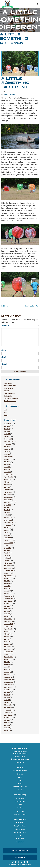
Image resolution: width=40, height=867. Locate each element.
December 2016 (8, 649)
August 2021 (7, 525)
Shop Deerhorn (20, 850)
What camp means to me (11, 398)
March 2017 (7, 644)
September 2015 (8, 687)
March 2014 (7, 730)
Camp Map (20, 811)
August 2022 (7, 505)
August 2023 (7, 479)
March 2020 (7, 560)
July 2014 (7, 720)
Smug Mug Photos (20, 826)
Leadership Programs (20, 814)
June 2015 (7, 695)
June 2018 (7, 608)
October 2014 (8, 712)
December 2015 (8, 679)
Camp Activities (20, 798)
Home (5, 410)
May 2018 (7, 611)
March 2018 (7, 616)
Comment (20, 326)
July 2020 (7, 550)
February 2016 (8, 674)
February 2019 (8, 593)
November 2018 (8, 598)
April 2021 (7, 535)
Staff (20, 777)
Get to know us (8, 388)
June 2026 (7, 429)
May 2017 (7, 639)
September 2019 (8, 576)
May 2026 (7, 431)
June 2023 (7, 484)
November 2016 (8, 652)
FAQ (20, 835)
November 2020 (8, 543)
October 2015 (8, 684)
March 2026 (7, 436)
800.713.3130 (20, 757)
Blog (5, 412)
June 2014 (7, 722)
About (5, 415)
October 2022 (8, 500)
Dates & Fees (20, 823)
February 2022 (8, 517)
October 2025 (8, 439)
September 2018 (8, 601)
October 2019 (8, 573)
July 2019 (7, 581)
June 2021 (7, 530)
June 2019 (7, 583)
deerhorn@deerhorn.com (21, 759)
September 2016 (8, 657)
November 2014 (8, 710)
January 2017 (8, 646)
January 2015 (8, 707)
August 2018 (7, 603)
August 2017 (7, 631)
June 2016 (7, 664)
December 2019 (8, 568)
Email (20, 357)
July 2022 (7, 507)
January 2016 (8, 677)
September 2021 (8, 522)
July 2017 (7, 634)
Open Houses (20, 839)
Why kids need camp (10, 401)
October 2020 (8, 545)
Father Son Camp (20, 832)
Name (20, 350)
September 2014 (8, 715)
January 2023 (8, 494)
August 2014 (7, 717)
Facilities (20, 808)
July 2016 (7, 662)
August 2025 (7, 444)
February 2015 (8, 705)
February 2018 (8, 619)
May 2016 (7, 667)
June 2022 (7, 510)
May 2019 (7, 586)
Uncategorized (8, 396)
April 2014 (7, 728)
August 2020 (7, 548)
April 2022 (7, 515)
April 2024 (7, 469)
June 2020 (7, 553)
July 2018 (7, 606)
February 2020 (8, 563)
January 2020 (8, 565)
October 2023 (8, 474)
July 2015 (7, 692)
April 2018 (7, 614)
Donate (20, 790)
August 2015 (7, 690)
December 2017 (8, 621)
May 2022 (7, 512)
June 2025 (7, 449)
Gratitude (6, 391)
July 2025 (7, 446)
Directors (20, 774)
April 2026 (7, 434)
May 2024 (7, 467)
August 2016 (7, 659)
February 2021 (8, 540)
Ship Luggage (20, 829)
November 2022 (8, 497)
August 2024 (7, 459)
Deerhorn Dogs (20, 801)
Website (4, 364)
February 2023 (8, 492)
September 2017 (8, 629)
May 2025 (7, 451)
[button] (37, 4)
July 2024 (7, 462)
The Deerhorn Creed (9, 393)
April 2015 (7, 700)
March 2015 (7, 702)
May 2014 (7, 725)
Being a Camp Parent (10, 385)
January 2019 (8, 596)
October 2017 (8, 626)
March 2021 (7, 538)
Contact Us (20, 762)
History (20, 783)
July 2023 (7, 482)
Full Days (4, 306)
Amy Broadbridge (10, 94)
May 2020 (7, 555)
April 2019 (7, 588)
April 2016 (7, 669)
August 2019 (7, 578)
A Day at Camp (8, 383)
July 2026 (7, 426)
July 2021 (7, 527)
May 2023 (7, 487)
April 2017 (7, 641)
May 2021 (7, 532)
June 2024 (7, 464)
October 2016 (8, 654)
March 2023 (7, 489)
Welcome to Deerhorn (20, 771)
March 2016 (7, 672)
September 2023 (8, 477)
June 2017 (7, 636)
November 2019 (8, 570)
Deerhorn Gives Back (20, 787)
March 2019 (7, 591)
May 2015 (7, 697)
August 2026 (7, 424)
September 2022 (8, 502)
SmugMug (20, 857)
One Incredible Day (32, 306)
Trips (20, 805)
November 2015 (8, 682)
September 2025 (8, 441)
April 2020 (7, 558)
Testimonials (20, 842)
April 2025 (7, 454)
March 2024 (7, 472)
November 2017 (8, 624)
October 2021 (8, 520)
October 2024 (8, 456)
